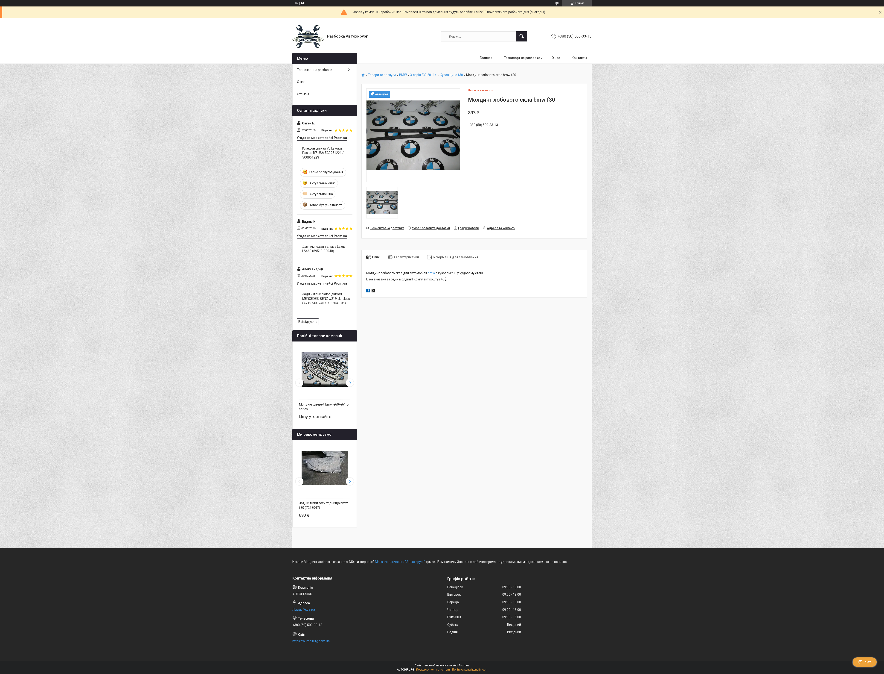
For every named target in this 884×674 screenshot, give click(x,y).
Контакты (579, 58)
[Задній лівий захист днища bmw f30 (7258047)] (324, 468)
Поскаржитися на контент (433, 669)
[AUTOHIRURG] (308, 36)
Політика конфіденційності (469, 669)
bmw (431, 273)
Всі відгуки (306, 322)
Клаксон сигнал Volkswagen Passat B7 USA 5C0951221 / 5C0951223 (323, 153)
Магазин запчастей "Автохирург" (400, 562)
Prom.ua (464, 665)
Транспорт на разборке (522, 58)
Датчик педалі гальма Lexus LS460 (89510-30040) (324, 249)
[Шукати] (521, 36)
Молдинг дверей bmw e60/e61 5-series (324, 407)
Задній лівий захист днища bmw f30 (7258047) (323, 505)
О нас (556, 58)
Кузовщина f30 (451, 75)
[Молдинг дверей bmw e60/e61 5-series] (324, 369)
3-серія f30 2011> (423, 75)
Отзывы (303, 94)
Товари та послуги (382, 75)
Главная (486, 58)
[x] (373, 291)
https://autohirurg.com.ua (311, 641)
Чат (868, 662)
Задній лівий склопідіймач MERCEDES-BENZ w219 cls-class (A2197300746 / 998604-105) (326, 298)
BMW (403, 75)
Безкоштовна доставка (387, 228)
